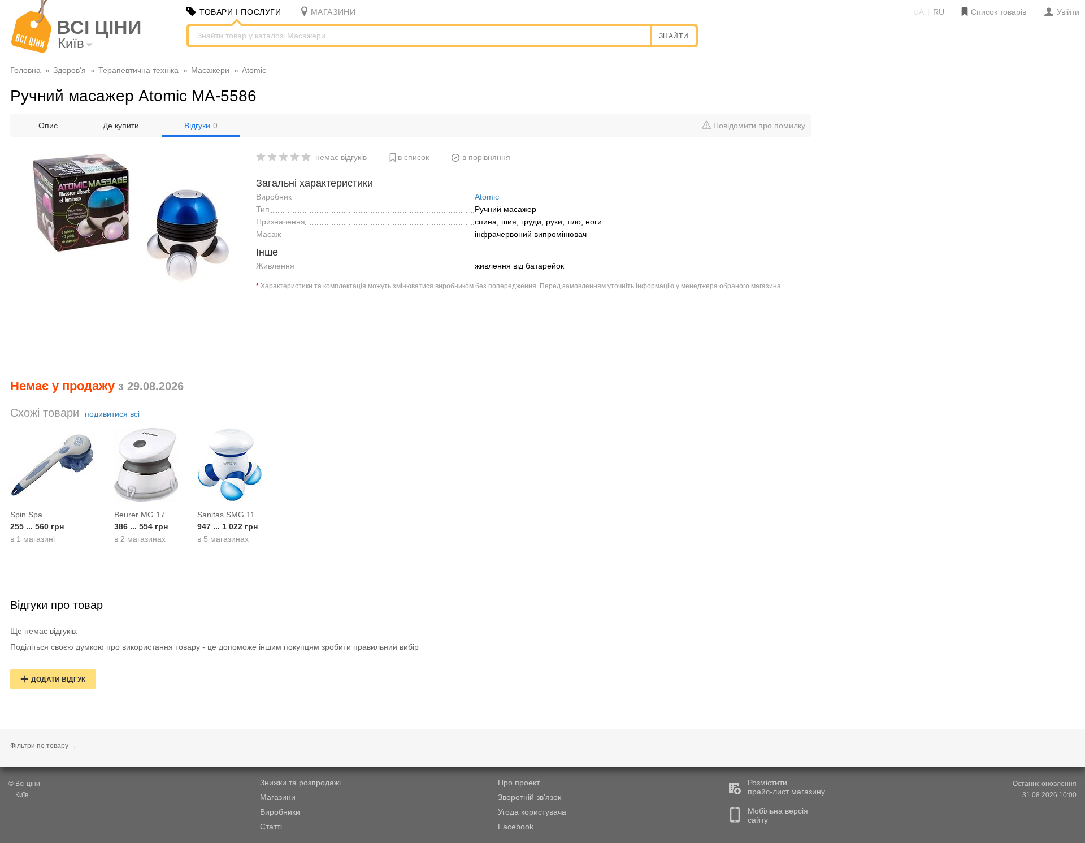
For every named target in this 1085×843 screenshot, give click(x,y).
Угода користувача (532, 811)
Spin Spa (26, 514)
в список (413, 157)
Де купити (121, 125)
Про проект (519, 782)
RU (938, 11)
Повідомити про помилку (758, 125)
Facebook (515, 826)
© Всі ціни (24, 784)
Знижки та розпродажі (300, 782)
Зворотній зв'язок (529, 797)
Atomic (487, 196)
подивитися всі (112, 413)
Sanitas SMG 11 (226, 514)
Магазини (278, 797)
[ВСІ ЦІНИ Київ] (31, 50)
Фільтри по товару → (43, 746)
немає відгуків (341, 157)
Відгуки (201, 125)
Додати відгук (58, 680)
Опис (48, 125)
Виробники (280, 811)
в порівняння (486, 157)
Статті (271, 826)
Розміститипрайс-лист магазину (786, 787)
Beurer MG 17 (139, 514)
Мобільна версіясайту (778, 815)
